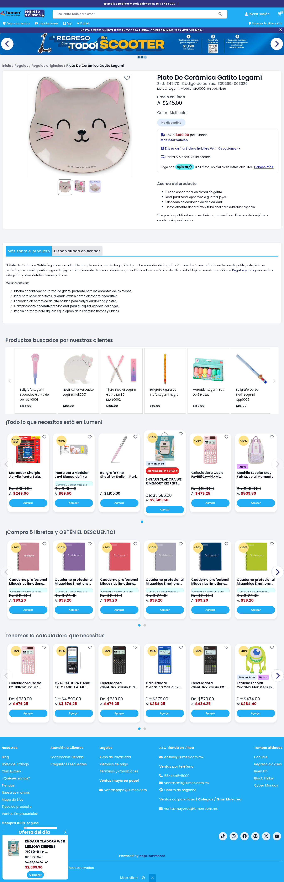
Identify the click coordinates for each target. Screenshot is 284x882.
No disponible (171, 122)
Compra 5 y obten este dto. (26, 591)
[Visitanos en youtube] (277, 836)
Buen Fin (261, 771)
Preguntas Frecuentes (68, 764)
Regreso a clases (268, 764)
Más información (174, 140)
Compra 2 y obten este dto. (71, 484)
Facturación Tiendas (67, 757)
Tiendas (8, 785)
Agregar (28, 503)
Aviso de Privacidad (115, 757)
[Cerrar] (280, 29)
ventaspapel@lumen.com (125, 790)
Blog (5, 757)
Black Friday (264, 778)
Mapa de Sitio (12, 799)
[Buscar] (220, 14)
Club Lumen (11, 771)
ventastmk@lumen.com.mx (186, 782)
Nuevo (242, 466)
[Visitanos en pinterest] (255, 836)
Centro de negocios (180, 790)
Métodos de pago (113, 764)
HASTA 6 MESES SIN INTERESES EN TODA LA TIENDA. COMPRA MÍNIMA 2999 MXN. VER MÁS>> (142, 30)
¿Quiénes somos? (16, 778)
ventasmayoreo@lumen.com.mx (191, 808)
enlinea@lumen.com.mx (183, 757)
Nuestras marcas (16, 792)
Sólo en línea (155, 463)
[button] (6, 464)
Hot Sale (261, 757)
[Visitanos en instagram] (234, 836)
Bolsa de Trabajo (15, 764)
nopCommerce (152, 856)
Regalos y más (243, 270)
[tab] (142, 521)
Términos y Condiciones (118, 771)
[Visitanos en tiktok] (223, 836)
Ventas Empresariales (20, 813)
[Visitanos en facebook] (244, 836)
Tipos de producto (17, 806)
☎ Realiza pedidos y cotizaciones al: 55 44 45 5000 (139, 3)
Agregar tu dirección (266, 23)
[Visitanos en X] (266, 836)
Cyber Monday (266, 785)
